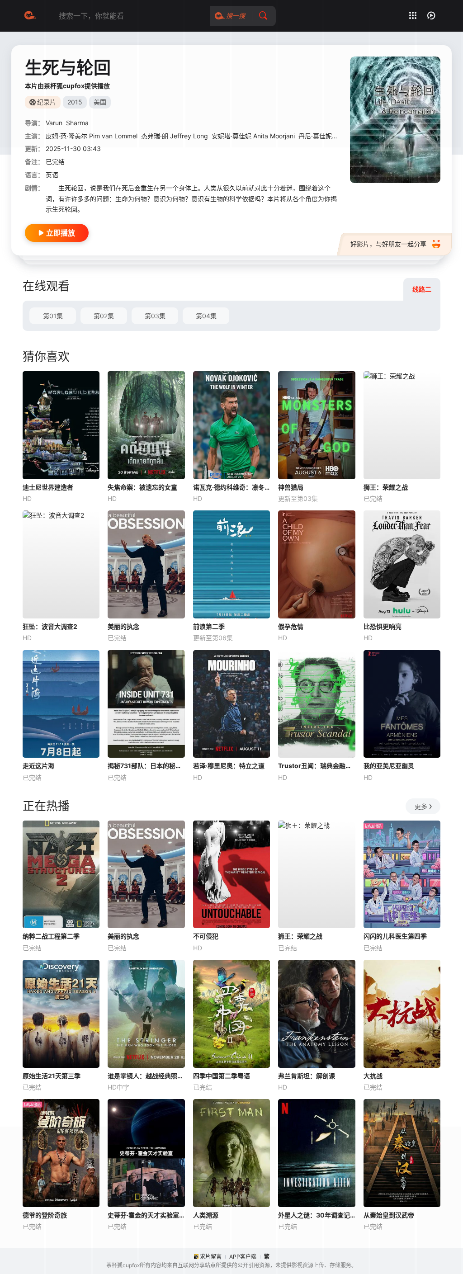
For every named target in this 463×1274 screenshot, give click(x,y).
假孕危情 (290, 626)
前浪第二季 (209, 626)
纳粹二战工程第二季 (51, 936)
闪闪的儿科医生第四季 (395, 936)
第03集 (155, 316)
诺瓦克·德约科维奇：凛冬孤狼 (231, 487)
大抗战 (373, 1076)
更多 (421, 806)
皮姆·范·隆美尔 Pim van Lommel (91, 136)
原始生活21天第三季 (51, 1076)
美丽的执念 (123, 626)
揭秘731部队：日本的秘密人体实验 (146, 765)
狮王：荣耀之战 (386, 487)
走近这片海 (38, 765)
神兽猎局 (290, 487)
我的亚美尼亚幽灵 (389, 765)
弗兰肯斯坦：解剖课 (306, 1076)
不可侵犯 (205, 936)
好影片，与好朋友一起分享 (388, 244)
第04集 (206, 316)
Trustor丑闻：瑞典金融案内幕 (316, 765)
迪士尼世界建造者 (48, 487)
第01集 (53, 316)
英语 (52, 175)
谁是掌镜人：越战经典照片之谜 (146, 1076)
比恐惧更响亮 (383, 626)
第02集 (104, 316)
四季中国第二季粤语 (221, 1076)
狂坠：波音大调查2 (50, 626)
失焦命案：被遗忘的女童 (142, 487)
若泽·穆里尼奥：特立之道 (229, 765)
